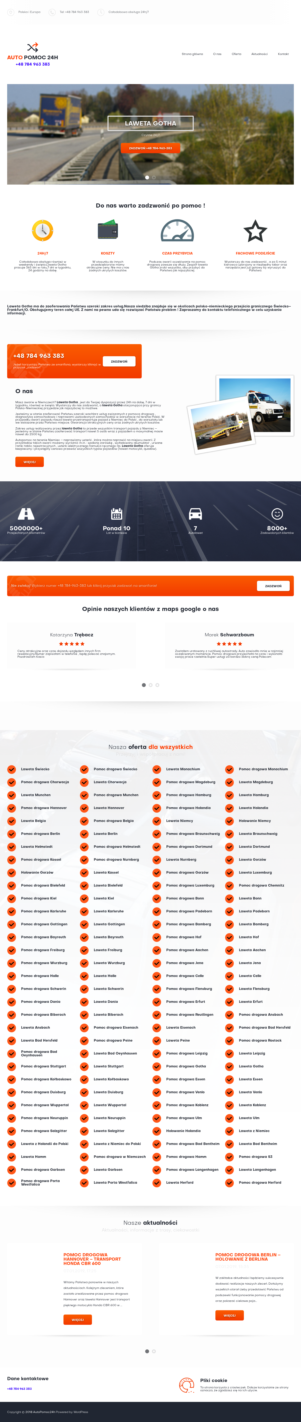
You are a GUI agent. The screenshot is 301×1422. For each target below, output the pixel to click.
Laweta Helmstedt (37, 847)
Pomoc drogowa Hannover (44, 808)
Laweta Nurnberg (181, 860)
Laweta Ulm (249, 1118)
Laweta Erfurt (251, 1002)
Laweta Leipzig (252, 1053)
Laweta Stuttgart (109, 1066)
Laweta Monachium (183, 769)
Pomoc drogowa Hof (183, 937)
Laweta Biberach (108, 1015)
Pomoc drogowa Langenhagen (192, 1170)
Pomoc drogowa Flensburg (189, 989)
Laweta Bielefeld (108, 885)
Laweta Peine (178, 1040)
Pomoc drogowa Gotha (186, 1066)
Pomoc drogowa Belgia (114, 821)
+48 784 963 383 (33, 64)
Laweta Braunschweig (258, 834)
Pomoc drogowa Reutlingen (189, 1015)
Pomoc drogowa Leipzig (187, 1053)
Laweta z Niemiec (254, 1131)
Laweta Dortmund (254, 847)
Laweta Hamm (33, 1157)
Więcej (30, 462)
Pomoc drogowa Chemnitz (261, 885)
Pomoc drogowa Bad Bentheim (193, 1144)
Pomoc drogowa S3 (256, 1157)
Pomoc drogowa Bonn (185, 898)
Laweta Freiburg (108, 950)
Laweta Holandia (253, 808)
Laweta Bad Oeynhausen (115, 1053)
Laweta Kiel (104, 898)
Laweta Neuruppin (110, 1118)
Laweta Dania (106, 1002)
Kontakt (283, 54)
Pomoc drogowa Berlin (40, 834)
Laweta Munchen (36, 795)
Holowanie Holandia (183, 1131)
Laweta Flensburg (254, 989)
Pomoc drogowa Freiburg (43, 950)
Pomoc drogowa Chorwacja (45, 782)
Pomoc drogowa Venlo (185, 1092)
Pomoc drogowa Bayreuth (43, 937)
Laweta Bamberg (254, 924)
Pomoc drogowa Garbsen (43, 1170)
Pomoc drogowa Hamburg (188, 795)
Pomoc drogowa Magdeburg (190, 782)
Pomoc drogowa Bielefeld (43, 885)
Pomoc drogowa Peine (113, 1040)
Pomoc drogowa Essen (185, 1079)
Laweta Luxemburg (255, 872)
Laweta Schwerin (109, 989)
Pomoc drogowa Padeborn (189, 911)
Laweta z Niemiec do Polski (117, 1144)
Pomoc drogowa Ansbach (261, 1015)
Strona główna (192, 54)
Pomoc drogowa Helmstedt (117, 847)
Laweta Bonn (250, 898)
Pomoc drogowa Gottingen (44, 924)
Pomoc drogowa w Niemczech (120, 1157)
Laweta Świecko (35, 769)
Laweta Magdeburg (256, 782)
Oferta (236, 54)
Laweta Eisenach (181, 1027)
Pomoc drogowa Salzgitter (44, 1131)
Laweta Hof (249, 937)
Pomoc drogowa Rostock (260, 1040)
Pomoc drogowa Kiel (38, 898)
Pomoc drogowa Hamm (186, 1157)
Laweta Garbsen (108, 1170)
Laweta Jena (250, 963)
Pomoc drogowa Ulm (184, 1118)
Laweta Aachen (252, 950)
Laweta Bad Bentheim (258, 1144)
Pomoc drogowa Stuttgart (43, 1066)
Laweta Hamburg (254, 795)
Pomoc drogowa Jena (184, 963)
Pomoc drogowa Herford (260, 1183)
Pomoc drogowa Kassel (41, 860)
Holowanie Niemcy (255, 821)
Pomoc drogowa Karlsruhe (43, 911)
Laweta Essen (251, 1079)
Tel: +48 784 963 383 (74, 12)
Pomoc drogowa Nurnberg (116, 860)
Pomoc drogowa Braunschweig (193, 834)
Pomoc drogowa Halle (40, 976)
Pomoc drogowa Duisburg (43, 1092)
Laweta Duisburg (108, 1092)
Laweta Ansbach (35, 1027)
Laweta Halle (105, 976)
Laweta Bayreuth (108, 937)
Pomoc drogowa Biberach (43, 1015)
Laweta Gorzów (252, 860)
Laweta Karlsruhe (109, 911)
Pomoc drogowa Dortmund (189, 847)
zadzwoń (119, 361)
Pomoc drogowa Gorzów (187, 872)
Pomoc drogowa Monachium (263, 769)
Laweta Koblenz (252, 1105)
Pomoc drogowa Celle (185, 976)
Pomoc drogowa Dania (40, 1002)
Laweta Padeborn (254, 911)
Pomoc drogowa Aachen (187, 950)
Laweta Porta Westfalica (115, 1183)
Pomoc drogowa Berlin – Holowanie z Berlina (248, 1257)
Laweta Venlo (250, 1092)
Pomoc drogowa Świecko (115, 769)
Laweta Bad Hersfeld (39, 1040)
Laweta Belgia (33, 821)
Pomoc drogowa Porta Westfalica (40, 1183)
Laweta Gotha (251, 1066)
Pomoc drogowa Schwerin (43, 989)
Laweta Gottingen (109, 924)
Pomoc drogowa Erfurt (185, 1002)
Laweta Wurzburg (109, 963)
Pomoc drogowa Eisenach (116, 1027)
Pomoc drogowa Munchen (116, 795)
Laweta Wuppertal (110, 1105)
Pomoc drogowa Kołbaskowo (46, 1079)
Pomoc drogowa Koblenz (187, 1105)
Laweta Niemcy (179, 821)
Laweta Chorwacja (110, 782)
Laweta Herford (180, 1183)
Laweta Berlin (106, 834)
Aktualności (259, 54)
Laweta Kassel (106, 872)
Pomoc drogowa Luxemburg (190, 885)
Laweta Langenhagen (257, 1170)
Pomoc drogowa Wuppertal (45, 1105)
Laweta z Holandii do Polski (44, 1144)
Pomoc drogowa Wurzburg (44, 963)
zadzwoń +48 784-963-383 (150, 148)
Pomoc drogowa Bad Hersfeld (265, 1027)
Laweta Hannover (109, 808)
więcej (78, 1320)
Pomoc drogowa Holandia (188, 808)
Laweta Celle (250, 976)
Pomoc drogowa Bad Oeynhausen (39, 1053)
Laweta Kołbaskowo (111, 1079)
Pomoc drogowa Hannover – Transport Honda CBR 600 (92, 1259)
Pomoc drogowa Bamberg (188, 924)
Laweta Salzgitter (109, 1131)
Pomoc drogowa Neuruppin (44, 1118)
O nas (217, 54)
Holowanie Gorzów (37, 872)
